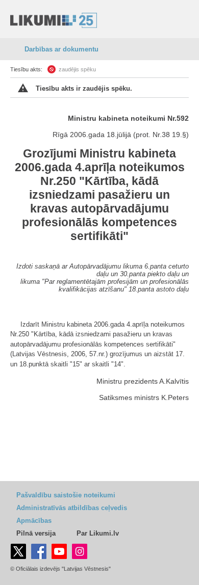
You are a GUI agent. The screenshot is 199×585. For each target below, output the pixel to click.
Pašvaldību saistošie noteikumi (65, 495)
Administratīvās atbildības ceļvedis (71, 508)
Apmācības (34, 520)
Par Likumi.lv (98, 533)
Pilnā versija (36, 533)
